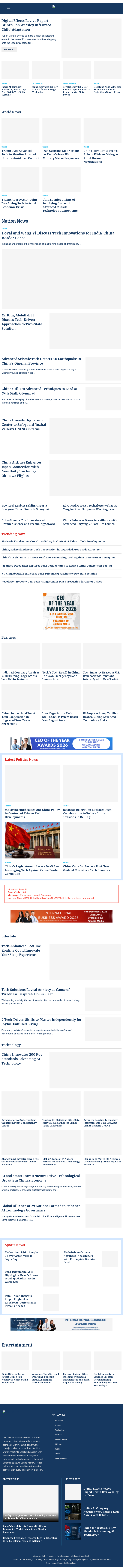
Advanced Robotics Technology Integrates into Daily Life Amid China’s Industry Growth (101, 1123)
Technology (60, 1430)
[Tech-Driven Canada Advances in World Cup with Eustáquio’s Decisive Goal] (110, 1259)
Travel (57, 1453)
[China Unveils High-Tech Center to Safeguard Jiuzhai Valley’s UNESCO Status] (85, 436)
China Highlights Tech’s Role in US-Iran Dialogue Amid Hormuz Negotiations (101, 156)
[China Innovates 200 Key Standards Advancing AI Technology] (46, 77)
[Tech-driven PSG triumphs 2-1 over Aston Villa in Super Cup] (51, 1259)
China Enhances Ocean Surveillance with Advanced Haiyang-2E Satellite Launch (90, 522)
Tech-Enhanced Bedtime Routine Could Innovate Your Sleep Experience (21, 950)
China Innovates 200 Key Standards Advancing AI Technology (45, 90)
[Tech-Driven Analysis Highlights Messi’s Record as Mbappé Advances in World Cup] (51, 1278)
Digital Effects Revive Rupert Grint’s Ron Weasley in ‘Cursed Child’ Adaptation (26, 25)
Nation (58, 1425)
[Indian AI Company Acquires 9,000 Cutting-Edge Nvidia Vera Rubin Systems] (15, 78)
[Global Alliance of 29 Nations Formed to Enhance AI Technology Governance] (61, 1148)
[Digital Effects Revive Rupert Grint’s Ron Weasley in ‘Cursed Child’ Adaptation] (92, 38)
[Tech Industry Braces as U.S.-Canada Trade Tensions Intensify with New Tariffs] (102, 662)
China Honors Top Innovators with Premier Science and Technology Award (28, 522)
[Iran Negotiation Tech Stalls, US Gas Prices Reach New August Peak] (61, 703)
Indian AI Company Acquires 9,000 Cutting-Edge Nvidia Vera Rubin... (101, 1511)
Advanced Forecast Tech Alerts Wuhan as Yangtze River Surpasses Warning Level (90, 507)
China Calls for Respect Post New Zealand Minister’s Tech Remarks (86, 868)
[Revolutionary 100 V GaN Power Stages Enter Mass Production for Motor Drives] (77, 78)
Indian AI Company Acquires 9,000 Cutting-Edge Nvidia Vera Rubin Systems (14, 91)
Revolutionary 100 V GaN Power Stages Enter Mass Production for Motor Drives (76, 91)
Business (59, 1420)
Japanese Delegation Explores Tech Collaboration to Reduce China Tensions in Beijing (57, 565)
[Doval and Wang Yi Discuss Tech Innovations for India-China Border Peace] (108, 77)
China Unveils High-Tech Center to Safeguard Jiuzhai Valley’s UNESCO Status (24, 424)
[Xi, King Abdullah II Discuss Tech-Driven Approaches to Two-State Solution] (85, 331)
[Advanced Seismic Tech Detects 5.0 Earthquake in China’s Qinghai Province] (103, 369)
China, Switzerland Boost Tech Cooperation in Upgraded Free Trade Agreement (52, 549)
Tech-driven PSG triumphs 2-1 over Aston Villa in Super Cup (22, 1256)
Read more (9, 49)
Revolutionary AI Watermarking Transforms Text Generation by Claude (19, 1123)
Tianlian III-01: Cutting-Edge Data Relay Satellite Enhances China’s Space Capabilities (61, 1123)
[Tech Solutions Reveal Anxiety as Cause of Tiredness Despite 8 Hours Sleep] (103, 999)
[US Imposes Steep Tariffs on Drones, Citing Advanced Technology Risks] (102, 703)
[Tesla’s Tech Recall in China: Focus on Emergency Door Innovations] (61, 662)
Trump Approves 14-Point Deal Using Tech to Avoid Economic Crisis (19, 203)
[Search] (114, 8)
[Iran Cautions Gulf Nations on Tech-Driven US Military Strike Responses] (61, 139)
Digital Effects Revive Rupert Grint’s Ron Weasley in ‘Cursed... (101, 1492)
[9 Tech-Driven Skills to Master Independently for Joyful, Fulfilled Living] (103, 1029)
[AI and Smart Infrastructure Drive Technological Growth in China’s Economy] (20, 1148)
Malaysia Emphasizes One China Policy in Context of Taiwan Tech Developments (54, 541)
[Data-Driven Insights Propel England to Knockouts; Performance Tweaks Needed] (51, 1302)
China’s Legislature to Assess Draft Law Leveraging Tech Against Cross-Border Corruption (59, 557)
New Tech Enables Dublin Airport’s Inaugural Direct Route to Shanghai (25, 507)
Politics (58, 1435)
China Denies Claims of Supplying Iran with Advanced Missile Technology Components (60, 205)
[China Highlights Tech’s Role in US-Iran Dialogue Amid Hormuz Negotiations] (103, 141)
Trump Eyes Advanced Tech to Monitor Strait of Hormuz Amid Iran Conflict (20, 154)
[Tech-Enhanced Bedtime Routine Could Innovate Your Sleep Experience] (85, 962)
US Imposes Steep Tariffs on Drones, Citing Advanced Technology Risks (101, 717)
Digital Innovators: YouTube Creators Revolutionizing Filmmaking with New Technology (105, 1380)
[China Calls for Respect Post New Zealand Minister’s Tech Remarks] (90, 847)
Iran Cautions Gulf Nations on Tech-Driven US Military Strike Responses (61, 154)
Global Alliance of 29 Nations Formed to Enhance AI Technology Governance (61, 1162)
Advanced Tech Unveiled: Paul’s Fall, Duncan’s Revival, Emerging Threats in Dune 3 (45, 1378)
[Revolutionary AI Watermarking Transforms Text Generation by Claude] (20, 1109)
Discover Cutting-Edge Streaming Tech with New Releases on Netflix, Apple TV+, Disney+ (76, 1378)
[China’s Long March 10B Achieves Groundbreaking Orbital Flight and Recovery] (103, 1148)
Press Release (61, 1439)
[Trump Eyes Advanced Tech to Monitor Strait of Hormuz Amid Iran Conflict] (20, 139)
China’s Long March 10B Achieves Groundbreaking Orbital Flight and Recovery (102, 1162)
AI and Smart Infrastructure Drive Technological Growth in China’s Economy (20, 1162)
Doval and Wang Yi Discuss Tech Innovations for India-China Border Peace (107, 90)
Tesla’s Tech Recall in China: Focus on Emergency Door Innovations (61, 676)
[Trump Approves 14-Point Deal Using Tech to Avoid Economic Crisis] (20, 188)
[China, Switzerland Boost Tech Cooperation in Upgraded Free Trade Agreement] (21, 705)
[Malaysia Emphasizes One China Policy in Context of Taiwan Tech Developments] (32, 792)
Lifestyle (59, 1444)
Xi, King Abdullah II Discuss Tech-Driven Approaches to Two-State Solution (49, 573)
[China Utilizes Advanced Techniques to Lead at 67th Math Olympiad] (103, 398)
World (57, 1449)
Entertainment (61, 1458)
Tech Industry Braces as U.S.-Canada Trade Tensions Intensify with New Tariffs (102, 676)
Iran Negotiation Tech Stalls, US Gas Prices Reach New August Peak (60, 717)
